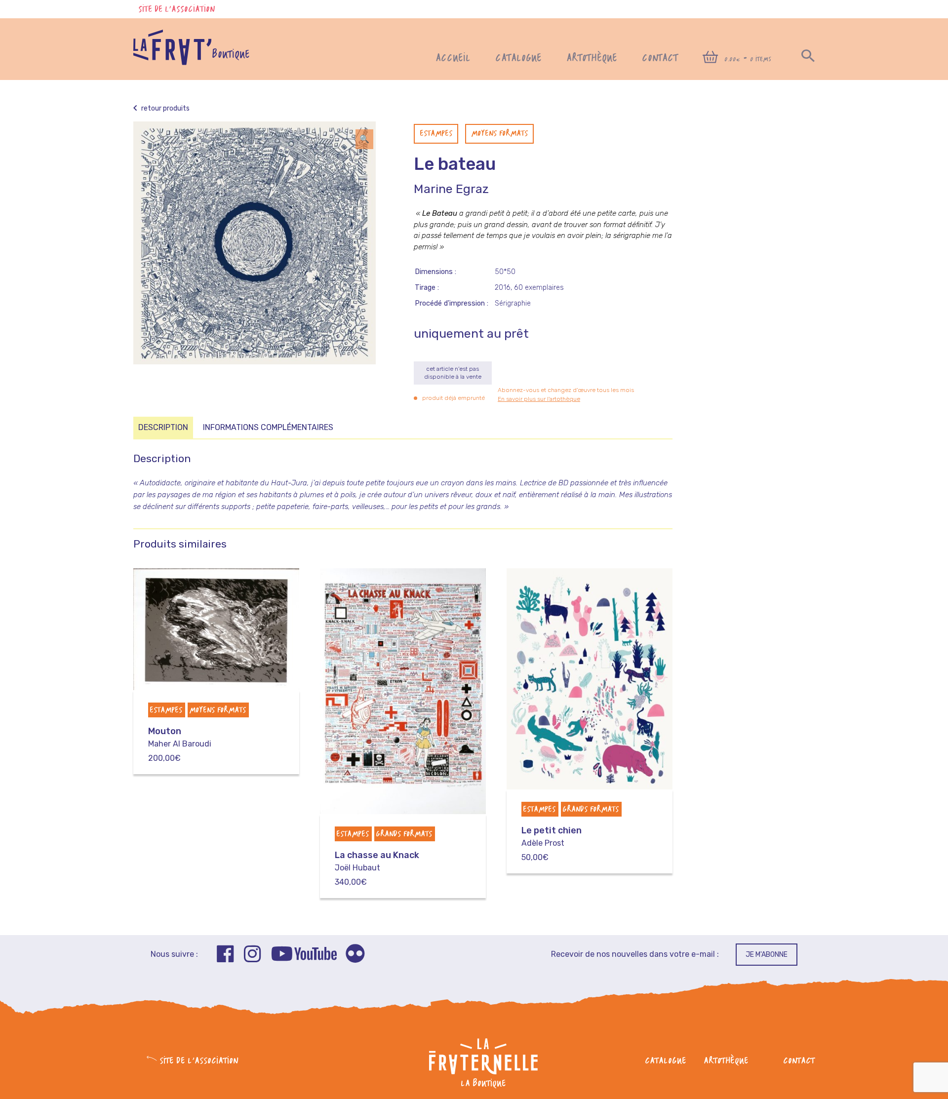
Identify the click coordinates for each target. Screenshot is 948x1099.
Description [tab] (163, 427)
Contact (660, 58)
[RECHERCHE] (808, 58)
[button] (364, 139)
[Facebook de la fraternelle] (225, 955)
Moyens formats (499, 134)
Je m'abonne (767, 954)
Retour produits (165, 108)
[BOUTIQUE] (172, 62)
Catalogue (518, 58)
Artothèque (591, 58)
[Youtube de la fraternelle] (304, 955)
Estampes (436, 134)
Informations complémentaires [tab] (268, 427)
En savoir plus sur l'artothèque (539, 398)
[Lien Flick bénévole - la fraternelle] (355, 955)
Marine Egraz (451, 189)
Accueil (453, 58)
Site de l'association (176, 9)
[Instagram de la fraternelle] (252, 955)
